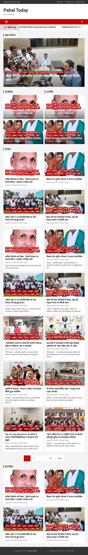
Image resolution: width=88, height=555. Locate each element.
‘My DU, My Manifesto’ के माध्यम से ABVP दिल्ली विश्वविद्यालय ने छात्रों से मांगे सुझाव (21, 437)
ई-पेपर (8, 72)
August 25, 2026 (11, 116)
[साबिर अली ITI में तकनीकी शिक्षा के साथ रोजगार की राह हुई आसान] (23, 285)
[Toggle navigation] (6, 21)
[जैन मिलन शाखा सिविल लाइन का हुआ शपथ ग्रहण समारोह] (65, 374)
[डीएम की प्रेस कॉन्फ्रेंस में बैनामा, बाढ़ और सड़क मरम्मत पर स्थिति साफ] (65, 285)
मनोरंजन (61, 72)
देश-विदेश (9, 466)
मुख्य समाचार (10, 35)
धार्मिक (36, 72)
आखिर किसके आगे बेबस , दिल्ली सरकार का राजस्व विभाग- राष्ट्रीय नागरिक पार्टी (21, 112)
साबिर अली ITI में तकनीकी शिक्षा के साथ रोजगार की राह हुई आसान (20, 218)
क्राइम (25, 72)
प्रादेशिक (49, 72)
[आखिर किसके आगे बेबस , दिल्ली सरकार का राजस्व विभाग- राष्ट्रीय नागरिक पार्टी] (23, 241)
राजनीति (67, 72)
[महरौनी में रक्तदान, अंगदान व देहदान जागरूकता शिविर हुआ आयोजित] (23, 374)
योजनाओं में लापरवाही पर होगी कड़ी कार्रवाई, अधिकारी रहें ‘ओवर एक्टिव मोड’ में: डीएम (63, 344)
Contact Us (69, 2)
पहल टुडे (42, 72)
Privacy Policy (80, 2)
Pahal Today (15, 10)
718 (50, 458)
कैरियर (20, 72)
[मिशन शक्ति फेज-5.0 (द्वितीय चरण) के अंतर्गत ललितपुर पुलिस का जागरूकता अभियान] (65, 419)
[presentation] (79, 35)
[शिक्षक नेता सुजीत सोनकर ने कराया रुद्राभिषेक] (65, 241)
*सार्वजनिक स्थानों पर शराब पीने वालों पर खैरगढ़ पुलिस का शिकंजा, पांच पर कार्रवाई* (23, 344)
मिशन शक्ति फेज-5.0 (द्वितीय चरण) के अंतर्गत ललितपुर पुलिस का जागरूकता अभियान (64, 436)
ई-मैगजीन (14, 72)
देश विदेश (31, 72)
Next (59, 458)
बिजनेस (55, 72)
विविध (72, 72)
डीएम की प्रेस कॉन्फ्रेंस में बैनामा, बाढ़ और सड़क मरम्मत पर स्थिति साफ (62, 218)
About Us (60, 2)
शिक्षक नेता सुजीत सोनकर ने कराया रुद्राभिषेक (23, 138)
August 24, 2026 (12, 83)
